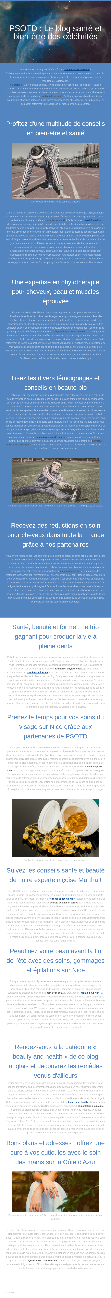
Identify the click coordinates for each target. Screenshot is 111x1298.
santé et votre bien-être (77, 69)
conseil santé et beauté (63, 899)
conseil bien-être (92, 220)
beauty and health (78, 1102)
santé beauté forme (37, 672)
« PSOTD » (16, 85)
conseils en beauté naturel (50, 437)
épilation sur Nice (90, 993)
